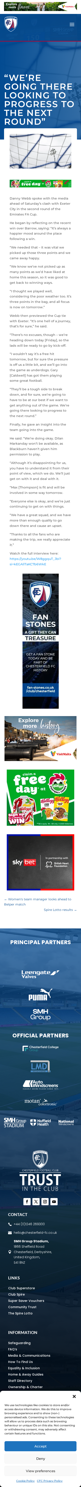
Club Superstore (21, 1288)
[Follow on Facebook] (27, 1201)
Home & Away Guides (25, 1374)
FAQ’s (12, 1349)
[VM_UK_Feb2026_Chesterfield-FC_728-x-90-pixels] (40, 10)
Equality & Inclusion (24, 1368)
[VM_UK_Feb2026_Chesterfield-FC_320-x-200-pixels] (40, 760)
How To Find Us (20, 1362)
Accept (40, 1446)
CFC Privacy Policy (50, 1481)
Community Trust (22, 1307)
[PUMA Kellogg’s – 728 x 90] (40, 186)
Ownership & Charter (25, 1387)
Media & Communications (29, 1355)
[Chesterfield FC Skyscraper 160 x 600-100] (40, 708)
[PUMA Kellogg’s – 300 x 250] (40, 825)
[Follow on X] (36, 1201)
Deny (40, 1458)
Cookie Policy (25, 1481)
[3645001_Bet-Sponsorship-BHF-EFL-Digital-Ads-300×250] (40, 889)
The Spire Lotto (20, 1313)
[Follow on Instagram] (45, 1201)
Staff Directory (20, 1380)
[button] (74, 1396)
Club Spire (16, 1294)
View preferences (40, 1471)
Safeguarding (19, 1343)
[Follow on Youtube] (54, 1201)
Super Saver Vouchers (26, 1300)
